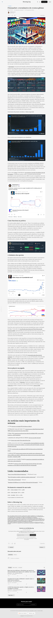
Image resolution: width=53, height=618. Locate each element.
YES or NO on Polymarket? (14, 480)
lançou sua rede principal (35, 438)
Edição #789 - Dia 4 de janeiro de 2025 (15, 581)
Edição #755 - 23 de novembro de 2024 (15, 589)
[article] (26, 573)
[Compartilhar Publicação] (40, 2)
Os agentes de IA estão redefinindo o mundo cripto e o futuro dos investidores (21, 579)
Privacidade (32, 610)
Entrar (50, 1)
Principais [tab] (10, 567)
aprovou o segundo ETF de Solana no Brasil (21, 426)
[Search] (38, 2)
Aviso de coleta (40, 610)
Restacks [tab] (15, 554)
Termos (35, 610)
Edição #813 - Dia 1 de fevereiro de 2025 (15, 573)
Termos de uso (32, 537)
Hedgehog (22, 382)
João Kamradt (14, 574)
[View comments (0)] (12, 15)
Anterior (11, 547)
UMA (9, 358)
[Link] (6, 220)
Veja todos (10, 595)
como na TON (36, 385)
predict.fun (10, 385)
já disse (15, 172)
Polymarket (11, 66)
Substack (22, 615)
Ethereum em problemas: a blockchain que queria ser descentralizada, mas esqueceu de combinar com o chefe (21, 571)
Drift (26, 374)
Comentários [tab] (10, 554)
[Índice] (1, 309)
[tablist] (12, 555)
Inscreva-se (44, 1)
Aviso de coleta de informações (28, 538)
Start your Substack (23, 613)
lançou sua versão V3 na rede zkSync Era (20, 440)
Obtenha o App (31, 613)
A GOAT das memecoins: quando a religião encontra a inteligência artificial (21, 587)
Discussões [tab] (20, 567)
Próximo (41, 547)
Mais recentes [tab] (15, 567)
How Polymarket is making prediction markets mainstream (21, 477)
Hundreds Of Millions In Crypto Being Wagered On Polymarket (23, 482)
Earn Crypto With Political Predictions (17, 474)
